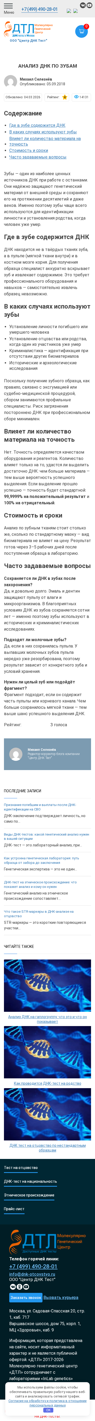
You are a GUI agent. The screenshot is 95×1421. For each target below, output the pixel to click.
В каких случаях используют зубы (43, 131)
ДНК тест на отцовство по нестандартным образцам (48, 1147)
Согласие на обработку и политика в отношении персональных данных (47, 1403)
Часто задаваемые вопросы (37, 157)
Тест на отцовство (21, 1168)
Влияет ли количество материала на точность (45, 141)
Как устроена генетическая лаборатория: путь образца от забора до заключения (41, 860)
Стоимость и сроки (28, 150)
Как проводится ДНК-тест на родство (47, 1083)
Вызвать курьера (61, 1297)
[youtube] (89, 5)
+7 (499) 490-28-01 (39, 9)
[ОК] (19, 1287)
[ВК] (83, 5)
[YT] (26, 1287)
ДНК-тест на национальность (30, 1182)
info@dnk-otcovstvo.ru (32, 1274)
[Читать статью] (47, 985)
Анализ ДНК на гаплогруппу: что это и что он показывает (47, 1019)
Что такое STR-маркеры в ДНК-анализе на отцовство (39, 914)
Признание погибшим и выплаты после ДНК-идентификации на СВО (40, 807)
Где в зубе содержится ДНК (37, 125)
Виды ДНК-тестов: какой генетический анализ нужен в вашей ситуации (46, 836)
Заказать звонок (26, 1298)
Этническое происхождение (29, 1195)
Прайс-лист (14, 1209)
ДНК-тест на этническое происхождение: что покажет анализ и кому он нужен (40, 884)
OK (48, 1410)
